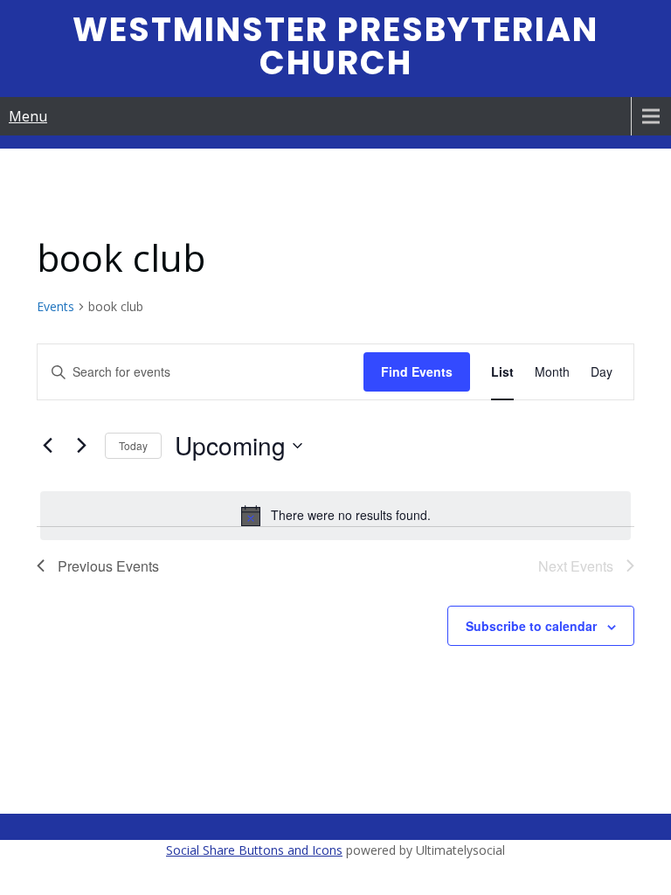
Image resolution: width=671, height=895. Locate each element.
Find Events (417, 371)
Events (55, 306)
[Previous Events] (47, 445)
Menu (28, 116)
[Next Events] (81, 445)
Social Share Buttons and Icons (254, 850)
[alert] (335, 515)
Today (133, 445)
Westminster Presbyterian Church (335, 46)
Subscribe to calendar (531, 626)
